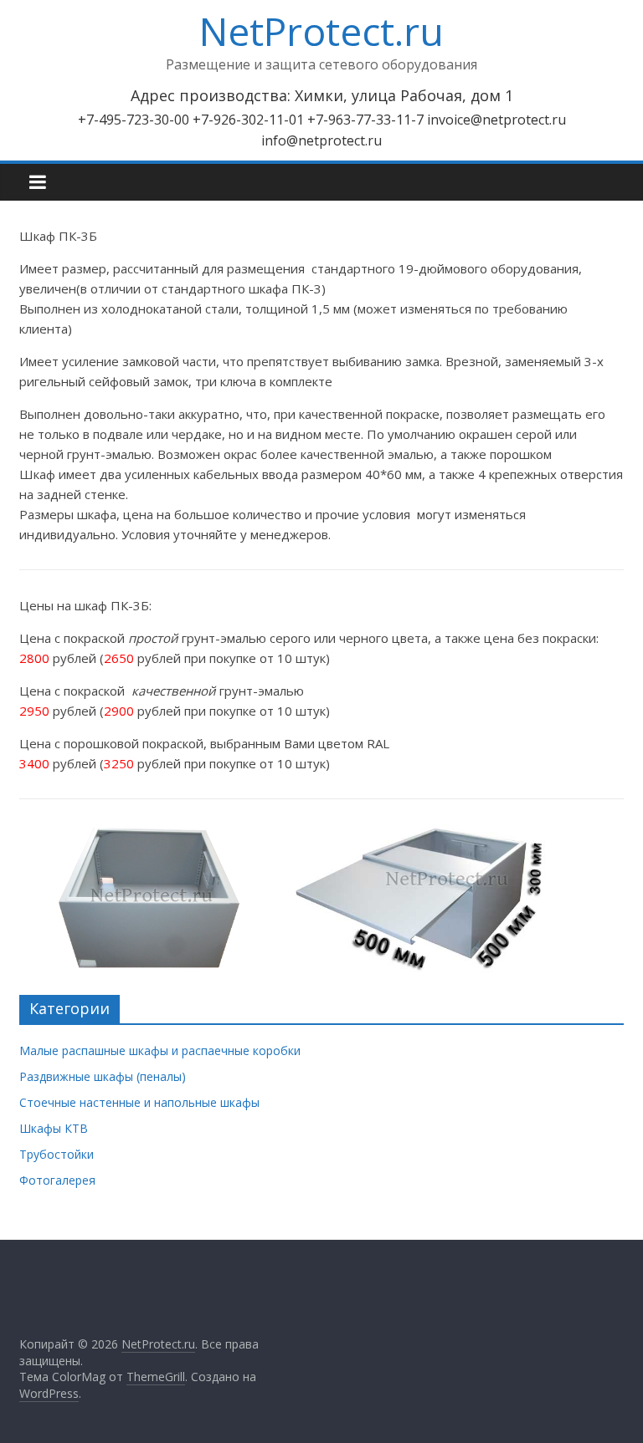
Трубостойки (56, 1154)
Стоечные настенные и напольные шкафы (139, 1102)
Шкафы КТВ (53, 1128)
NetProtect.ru (321, 31)
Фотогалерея (57, 1180)
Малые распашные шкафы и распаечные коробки (160, 1050)
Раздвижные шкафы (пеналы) (102, 1076)
